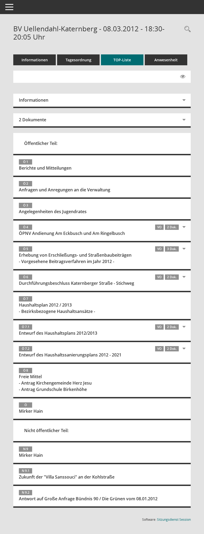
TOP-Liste (122, 59)
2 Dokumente (32, 120)
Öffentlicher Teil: (40, 143)
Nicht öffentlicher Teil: (46, 430)
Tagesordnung (78, 59)
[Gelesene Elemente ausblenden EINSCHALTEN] (182, 76)
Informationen (35, 59)
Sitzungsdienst (174, 519)
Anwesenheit (166, 59)
